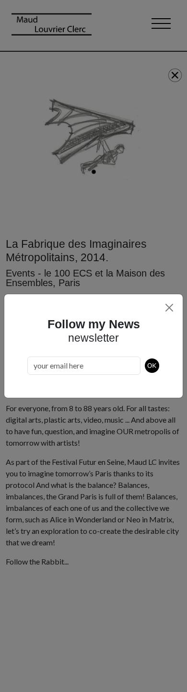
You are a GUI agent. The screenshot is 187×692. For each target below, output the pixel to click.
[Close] (169, 307)
